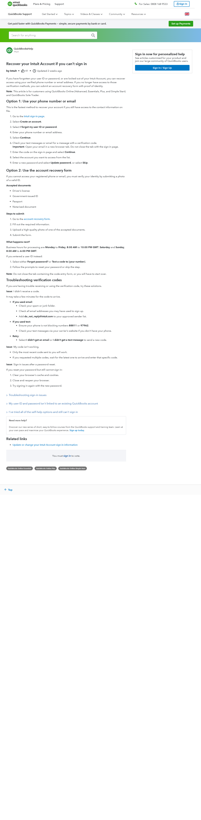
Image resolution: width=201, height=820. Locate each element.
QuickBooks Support (20, 14)
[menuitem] (21, 14)
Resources (137, 14)
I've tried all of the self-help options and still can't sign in (43, 412)
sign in (67, 455)
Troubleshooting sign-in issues (27, 395)
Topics (67, 14)
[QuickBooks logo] (17, 4)
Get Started (48, 14)
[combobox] (53, 35)
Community (115, 14)
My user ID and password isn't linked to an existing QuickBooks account (53, 403)
